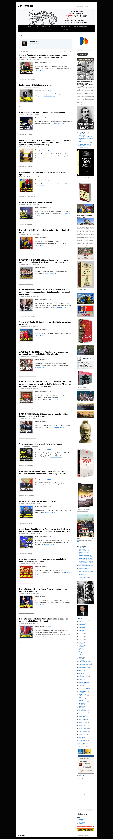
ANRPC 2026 (81, 646)
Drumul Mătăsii (82, 692)
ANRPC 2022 (81, 640)
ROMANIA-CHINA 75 (83, 731)
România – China (82, 727)
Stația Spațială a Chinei (83, 737)
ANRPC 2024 (81, 643)
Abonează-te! (82, 54)
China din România (53, 27)
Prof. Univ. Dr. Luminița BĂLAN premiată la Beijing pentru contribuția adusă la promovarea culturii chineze (86, 138)
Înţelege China (81, 706)
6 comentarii (30, 284)
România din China (56, 30)
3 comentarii (30, 134)
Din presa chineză (82, 686)
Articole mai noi (68, 51)
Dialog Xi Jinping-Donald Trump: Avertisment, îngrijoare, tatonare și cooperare (43, 590)
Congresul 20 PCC (82, 675)
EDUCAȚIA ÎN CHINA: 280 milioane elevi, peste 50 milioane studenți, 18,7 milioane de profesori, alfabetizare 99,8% (43, 261)
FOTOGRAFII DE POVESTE (80, 27)
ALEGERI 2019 (82, 626)
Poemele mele (81, 715)
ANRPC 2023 (81, 642)
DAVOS (80, 681)
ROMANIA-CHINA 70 (83, 730)
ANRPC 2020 (81, 637)
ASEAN (80, 649)
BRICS (80, 655)
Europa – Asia (81, 698)
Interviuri (80, 707)
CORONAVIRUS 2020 (83, 676)
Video (80, 744)
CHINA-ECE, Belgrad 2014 (84, 661)
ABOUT (29, 27)
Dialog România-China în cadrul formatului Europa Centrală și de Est (45, 231)
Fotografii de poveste (83, 701)
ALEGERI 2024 (82, 629)
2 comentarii (30, 166)
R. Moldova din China (39, 30)
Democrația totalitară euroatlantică (85, 142)
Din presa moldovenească (84, 688)
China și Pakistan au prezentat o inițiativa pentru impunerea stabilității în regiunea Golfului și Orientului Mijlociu (44, 56)
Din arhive (81, 685)
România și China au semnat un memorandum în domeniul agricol (44, 173)
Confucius (81, 673)
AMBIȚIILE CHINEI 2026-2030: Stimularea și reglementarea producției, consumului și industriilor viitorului (43, 353)
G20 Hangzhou (82, 703)
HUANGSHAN (82, 704)
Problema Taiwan (82, 716)
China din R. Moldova (42, 27)
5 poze (49, 299)
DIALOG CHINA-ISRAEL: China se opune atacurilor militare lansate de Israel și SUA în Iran (43, 415)
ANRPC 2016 (81, 633)
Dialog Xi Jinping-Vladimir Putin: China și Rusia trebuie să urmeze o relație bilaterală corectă (43, 620)
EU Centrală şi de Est (83, 695)
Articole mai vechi (23, 51)
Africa (80, 621)
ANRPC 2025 (81, 645)
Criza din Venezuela (82, 678)
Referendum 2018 (82, 721)
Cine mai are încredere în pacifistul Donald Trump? (40, 444)
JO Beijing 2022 (82, 709)
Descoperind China (82, 683)
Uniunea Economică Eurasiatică (85, 738)
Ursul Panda (81, 741)
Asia (79, 651)
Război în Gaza (81, 718)
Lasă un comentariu (31, 79)
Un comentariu (30, 106)
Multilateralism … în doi (83, 712)
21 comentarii (30, 495)
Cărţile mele (81, 657)
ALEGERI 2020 (82, 627)
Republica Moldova (82, 722)
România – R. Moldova (83, 728)
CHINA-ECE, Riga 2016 (83, 666)
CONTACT (62, 27)
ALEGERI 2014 (82, 623)
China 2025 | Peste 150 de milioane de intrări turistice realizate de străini (45, 323)
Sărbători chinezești (82, 735)
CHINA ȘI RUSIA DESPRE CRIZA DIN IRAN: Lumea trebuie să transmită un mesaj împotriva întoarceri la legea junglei (44, 472)
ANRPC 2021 (81, 639)
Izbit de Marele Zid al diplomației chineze (36, 85)
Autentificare (81, 819)
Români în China (82, 724)
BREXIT (80, 654)
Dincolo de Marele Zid (83, 691)
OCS (79, 713)
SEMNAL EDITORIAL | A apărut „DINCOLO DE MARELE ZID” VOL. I (85, 552)
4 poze (49, 150)
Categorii (79, 618)
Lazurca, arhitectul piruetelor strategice (35, 202)
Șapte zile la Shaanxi (83, 734)
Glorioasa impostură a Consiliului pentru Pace (38, 501)
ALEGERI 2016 (82, 624)
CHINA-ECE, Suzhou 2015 (84, 669)
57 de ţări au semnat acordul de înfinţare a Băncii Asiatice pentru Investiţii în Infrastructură (85, 145)
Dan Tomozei (25, 5)
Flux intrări (81, 820)
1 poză (49, 62)
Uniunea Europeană (82, 740)
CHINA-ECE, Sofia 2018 (84, 667)
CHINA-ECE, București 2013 (84, 663)
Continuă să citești (40, 70)
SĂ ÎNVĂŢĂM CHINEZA (68, 30)
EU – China (69, 27)
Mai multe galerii (23, 79)
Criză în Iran (81, 679)
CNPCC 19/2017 (82, 670)
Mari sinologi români (83, 710)
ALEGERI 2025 (82, 630)
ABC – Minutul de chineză (84, 620)
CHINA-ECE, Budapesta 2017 (85, 664)
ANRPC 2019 (81, 636)
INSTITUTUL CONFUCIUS (25, 30)
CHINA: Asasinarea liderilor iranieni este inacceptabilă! (42, 112)
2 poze (49, 180)
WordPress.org (81, 823)
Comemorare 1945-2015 (83, 672)
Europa (80, 697)
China (34, 27)
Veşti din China (82, 743)
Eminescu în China (82, 694)
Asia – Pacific (81, 652)
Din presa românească (83, 689)
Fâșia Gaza (81, 700)
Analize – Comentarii (83, 632)
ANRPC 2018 (81, 634)
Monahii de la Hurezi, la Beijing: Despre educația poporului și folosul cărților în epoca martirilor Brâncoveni (86, 570)
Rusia (80, 732)
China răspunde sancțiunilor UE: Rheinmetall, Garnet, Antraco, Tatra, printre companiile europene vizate (86, 556)
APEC (80, 648)
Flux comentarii (82, 822)
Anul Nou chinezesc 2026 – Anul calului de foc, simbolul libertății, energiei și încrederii (43, 560)
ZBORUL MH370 (82, 746)
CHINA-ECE (81, 660)
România (48, 30)
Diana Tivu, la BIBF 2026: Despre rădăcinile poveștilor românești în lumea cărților (85, 577)
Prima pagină (22, 27)
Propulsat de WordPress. (84, 835)
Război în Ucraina (82, 719)
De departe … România (83, 682)
